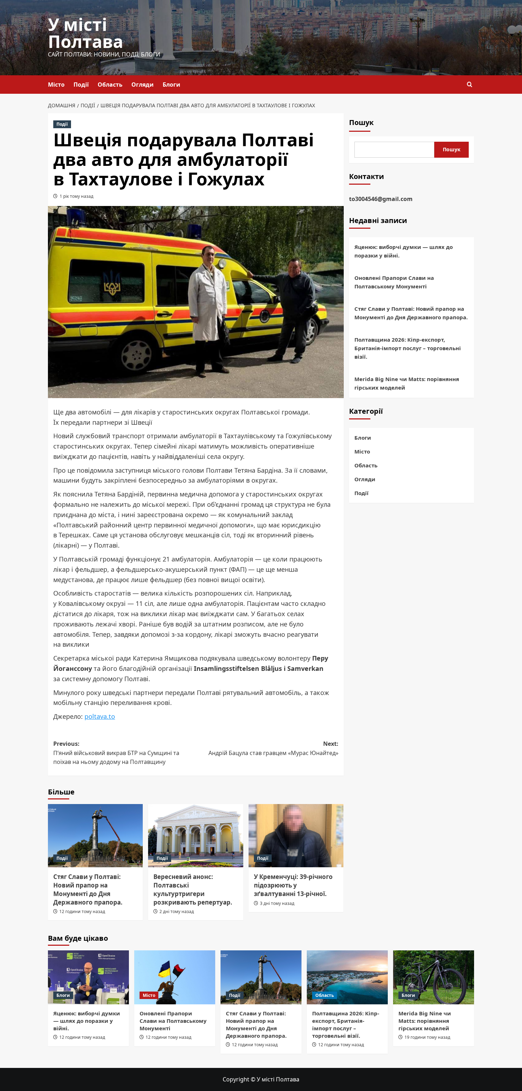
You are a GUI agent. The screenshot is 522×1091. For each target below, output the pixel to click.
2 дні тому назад (176, 911)
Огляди (142, 84)
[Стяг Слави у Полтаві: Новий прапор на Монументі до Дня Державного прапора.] (95, 835)
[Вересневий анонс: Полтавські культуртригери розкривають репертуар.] (195, 835)
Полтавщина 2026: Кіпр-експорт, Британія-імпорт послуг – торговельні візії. (407, 348)
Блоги (171, 84)
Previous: (116, 753)
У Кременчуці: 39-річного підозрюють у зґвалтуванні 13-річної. (293, 885)
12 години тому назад (82, 911)
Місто (56, 84)
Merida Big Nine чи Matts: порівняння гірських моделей (406, 383)
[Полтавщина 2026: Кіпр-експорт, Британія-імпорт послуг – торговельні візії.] (347, 977)
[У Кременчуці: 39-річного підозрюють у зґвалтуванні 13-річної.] (296, 835)
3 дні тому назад (277, 903)
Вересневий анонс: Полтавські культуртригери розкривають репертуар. (192, 889)
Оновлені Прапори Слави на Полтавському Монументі (394, 282)
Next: (273, 748)
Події (81, 84)
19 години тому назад (427, 1037)
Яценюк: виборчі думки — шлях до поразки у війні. (403, 251)
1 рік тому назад (76, 196)
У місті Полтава (85, 33)
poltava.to (100, 716)
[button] (469, 84)
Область (110, 84)
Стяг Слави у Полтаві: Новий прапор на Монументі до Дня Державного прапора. (88, 889)
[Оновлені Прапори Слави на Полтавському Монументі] (174, 977)
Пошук (361, 122)
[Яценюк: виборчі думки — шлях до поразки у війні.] (88, 977)
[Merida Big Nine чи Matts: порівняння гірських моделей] (433, 977)
